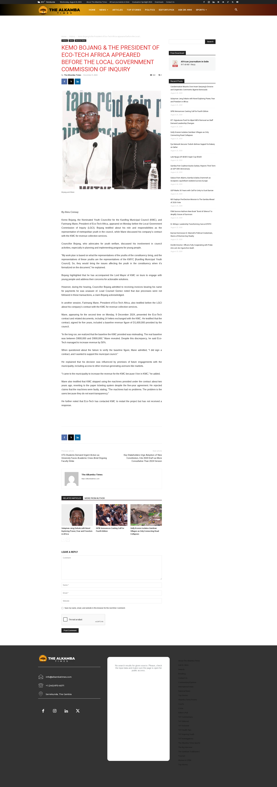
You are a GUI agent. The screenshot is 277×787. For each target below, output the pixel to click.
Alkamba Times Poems (187, 699)
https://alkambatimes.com (90, 479)
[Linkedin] (213, 2)
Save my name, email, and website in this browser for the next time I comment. (94, 608)
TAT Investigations (185, 738)
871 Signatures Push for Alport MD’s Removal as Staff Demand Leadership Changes (192, 121)
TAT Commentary (185, 717)
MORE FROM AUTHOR (95, 498)
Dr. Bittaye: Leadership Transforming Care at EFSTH (191, 224)
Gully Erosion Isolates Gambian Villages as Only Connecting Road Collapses (144, 531)
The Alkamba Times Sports (189, 743)
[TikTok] (228, 2)
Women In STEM (184, 760)
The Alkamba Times (72, 75)
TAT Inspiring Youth (186, 734)
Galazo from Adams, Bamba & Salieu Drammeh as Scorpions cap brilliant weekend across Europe (191, 179)
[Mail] (218, 2)
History (72, 36)
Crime (180, 708)
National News (80, 41)
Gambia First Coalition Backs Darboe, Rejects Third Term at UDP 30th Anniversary (193, 167)
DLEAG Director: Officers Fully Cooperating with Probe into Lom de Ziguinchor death (192, 246)
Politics (150, 10)
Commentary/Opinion (187, 682)
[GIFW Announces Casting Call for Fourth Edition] (111, 515)
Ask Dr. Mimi (185, 10)
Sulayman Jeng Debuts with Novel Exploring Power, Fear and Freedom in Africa (76, 531)
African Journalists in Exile (119, 2)
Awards (181, 669)
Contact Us (170, 2)
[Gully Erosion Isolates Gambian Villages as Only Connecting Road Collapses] (146, 515)
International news (185, 686)
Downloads (159, 2)
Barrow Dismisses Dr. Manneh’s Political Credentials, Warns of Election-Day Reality (192, 234)
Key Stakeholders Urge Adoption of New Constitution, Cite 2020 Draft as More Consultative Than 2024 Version (143, 458)
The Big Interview (185, 747)
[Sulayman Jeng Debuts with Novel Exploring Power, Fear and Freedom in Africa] (77, 515)
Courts (181, 704)
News (102, 10)
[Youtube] (237, 2)
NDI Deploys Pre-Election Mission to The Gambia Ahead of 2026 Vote (192, 200)
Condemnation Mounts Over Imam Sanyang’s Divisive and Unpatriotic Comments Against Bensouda (192, 88)
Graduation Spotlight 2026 (142, 2)
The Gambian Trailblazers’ (189, 751)
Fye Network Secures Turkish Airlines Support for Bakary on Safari (193, 145)
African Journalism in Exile (195, 61)
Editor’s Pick (166, 10)
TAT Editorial (183, 721)
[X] (232, 2)
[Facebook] (204, 2)
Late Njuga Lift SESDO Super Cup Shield (186, 157)
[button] (236, 10)
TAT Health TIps (184, 730)
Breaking (182, 673)
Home (92, 10)
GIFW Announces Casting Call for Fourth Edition (189, 111)
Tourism (181, 756)
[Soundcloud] (223, 2)
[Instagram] (209, 2)
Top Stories (134, 10)
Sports (200, 10)
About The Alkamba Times (97, 2)
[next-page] (68, 540)
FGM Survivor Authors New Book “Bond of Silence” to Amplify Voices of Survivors (191, 212)
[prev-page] (63, 540)
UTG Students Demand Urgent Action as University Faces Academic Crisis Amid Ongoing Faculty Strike (84, 458)
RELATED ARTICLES (72, 498)
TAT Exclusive (183, 725)
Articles (117, 10)
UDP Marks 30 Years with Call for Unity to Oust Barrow (192, 191)
